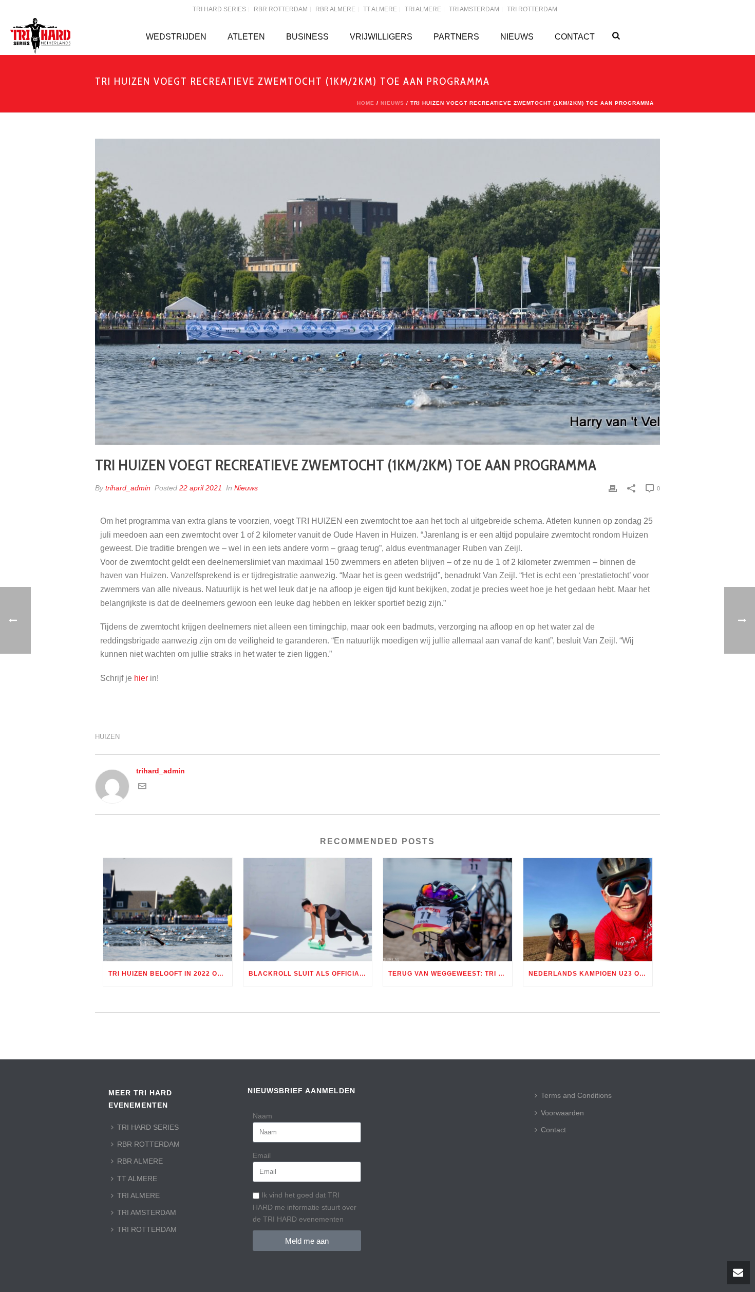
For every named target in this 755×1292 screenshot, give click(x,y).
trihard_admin (127, 488)
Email (262, 1155)
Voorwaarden (562, 1113)
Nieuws (517, 36)
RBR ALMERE (140, 1161)
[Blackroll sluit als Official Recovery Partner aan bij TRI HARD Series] (307, 909)
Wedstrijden (176, 36)
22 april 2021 (200, 488)
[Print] (613, 488)
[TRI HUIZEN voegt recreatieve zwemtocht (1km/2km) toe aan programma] (377, 292)
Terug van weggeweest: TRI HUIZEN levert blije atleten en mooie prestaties (450, 973)
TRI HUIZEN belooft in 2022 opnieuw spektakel (170, 973)
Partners (456, 36)
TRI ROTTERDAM (147, 1229)
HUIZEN (107, 736)
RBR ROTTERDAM (148, 1144)
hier (141, 678)
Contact (575, 36)
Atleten (246, 36)
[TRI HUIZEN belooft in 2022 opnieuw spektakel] (167, 909)
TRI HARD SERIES (148, 1127)
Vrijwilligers (381, 36)
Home (365, 103)
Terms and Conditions (576, 1095)
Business (307, 36)
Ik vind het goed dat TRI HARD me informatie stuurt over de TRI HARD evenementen (304, 1207)
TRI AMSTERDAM (146, 1212)
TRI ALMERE (138, 1195)
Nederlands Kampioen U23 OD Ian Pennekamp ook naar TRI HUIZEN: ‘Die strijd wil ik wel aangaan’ (590, 973)
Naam (262, 1116)
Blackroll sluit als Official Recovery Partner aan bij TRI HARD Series (310, 973)
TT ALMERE (137, 1178)
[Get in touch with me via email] (142, 788)
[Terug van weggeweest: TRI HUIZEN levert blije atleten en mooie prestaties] (447, 909)
